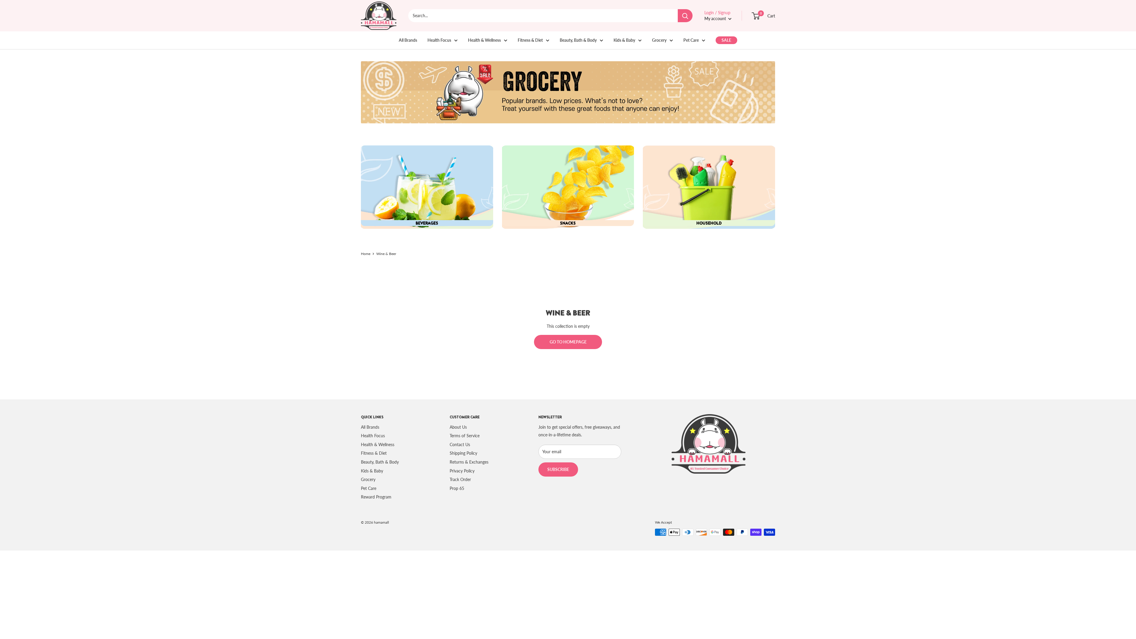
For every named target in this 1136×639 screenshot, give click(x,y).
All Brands (408, 40)
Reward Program (376, 496)
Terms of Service (465, 435)
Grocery (659, 40)
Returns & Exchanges (469, 461)
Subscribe (558, 469)
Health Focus (439, 40)
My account (715, 18)
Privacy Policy (462, 470)
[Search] (685, 15)
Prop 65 (457, 488)
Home (365, 253)
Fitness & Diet (530, 40)
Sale (726, 40)
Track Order (460, 479)
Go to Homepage (568, 341)
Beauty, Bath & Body (578, 40)
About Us (458, 427)
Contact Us (460, 444)
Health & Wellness (484, 40)
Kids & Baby (624, 40)
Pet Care (691, 40)
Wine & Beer (386, 253)
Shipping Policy (463, 453)
